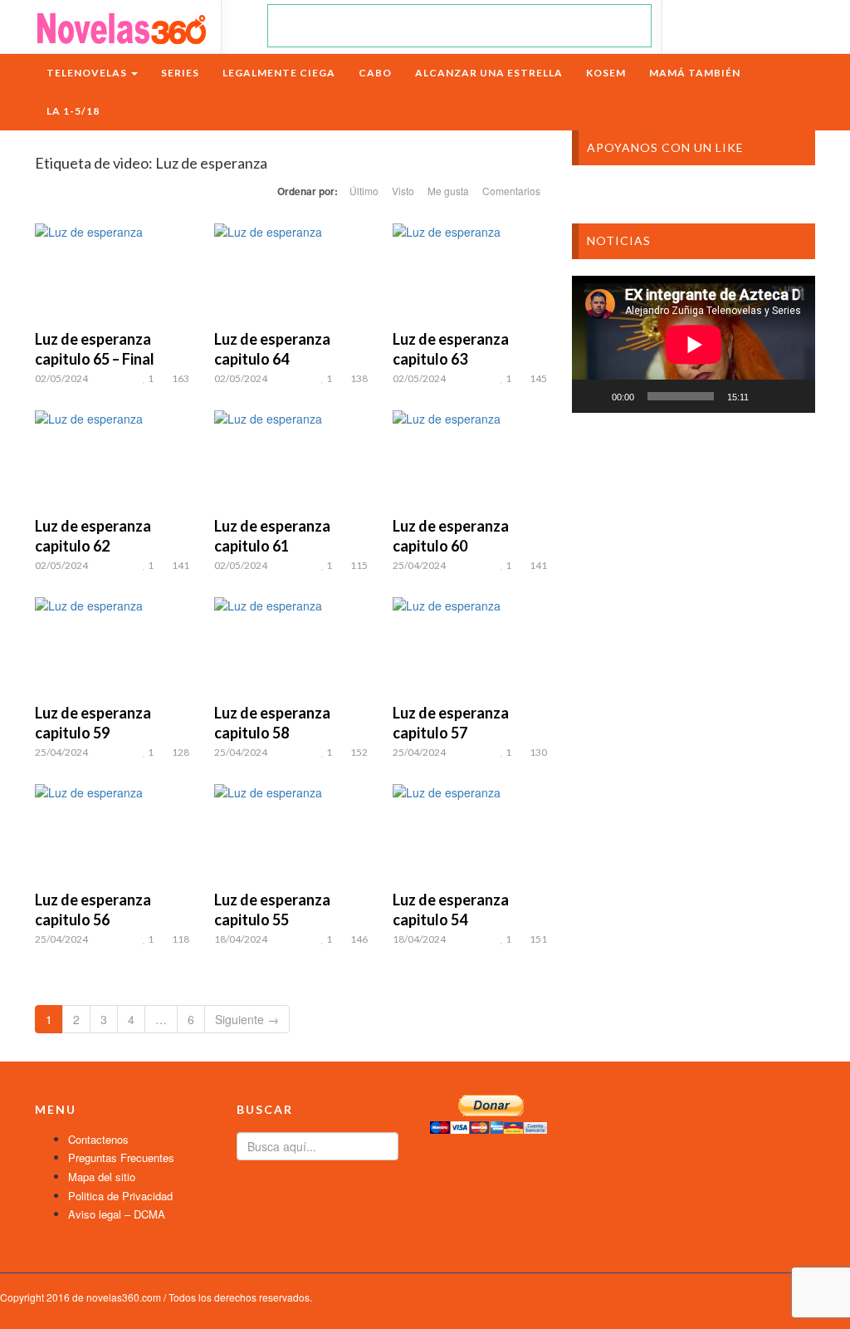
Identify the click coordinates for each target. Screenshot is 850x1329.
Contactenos (98, 1139)
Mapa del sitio (101, 1176)
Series (180, 72)
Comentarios (511, 191)
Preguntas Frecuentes (121, 1157)
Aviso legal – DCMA (116, 1214)
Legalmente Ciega (278, 72)
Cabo (375, 72)
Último (364, 191)
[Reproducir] (593, 396)
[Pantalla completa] (793, 396)
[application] (693, 344)
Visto (403, 191)
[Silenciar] (767, 396)
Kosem (606, 72)
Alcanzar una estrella (489, 72)
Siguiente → (247, 1019)
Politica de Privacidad (120, 1196)
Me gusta (448, 191)
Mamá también (694, 72)
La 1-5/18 (73, 111)
